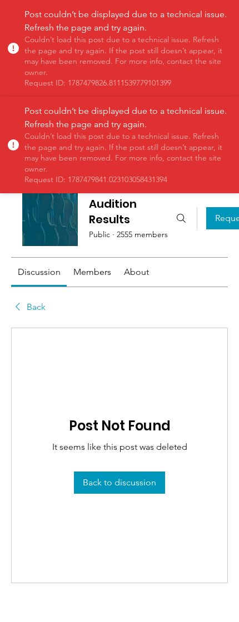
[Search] (181, 218)
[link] (39, 272)
